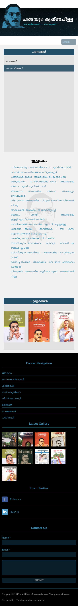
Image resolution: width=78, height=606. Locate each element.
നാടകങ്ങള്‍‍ (9, 411)
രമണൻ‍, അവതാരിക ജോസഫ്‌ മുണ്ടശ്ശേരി (34, 172)
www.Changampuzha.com (56, 594)
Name (6, 537)
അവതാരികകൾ (14, 68)
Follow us (15, 499)
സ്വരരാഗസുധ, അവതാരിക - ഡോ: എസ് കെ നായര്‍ (41, 167)
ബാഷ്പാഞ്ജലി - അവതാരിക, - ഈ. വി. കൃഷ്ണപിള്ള (38, 224)
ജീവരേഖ (7, 373)
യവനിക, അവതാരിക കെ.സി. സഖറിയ (33, 238)
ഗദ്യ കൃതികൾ (11, 392)
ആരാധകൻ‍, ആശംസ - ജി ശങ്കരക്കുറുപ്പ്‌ (33, 210)
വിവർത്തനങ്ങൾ (11, 398)
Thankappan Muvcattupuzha (30, 600)
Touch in (13, 511)
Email (6, 549)
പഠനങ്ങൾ (11, 61)
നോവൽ (7, 404)
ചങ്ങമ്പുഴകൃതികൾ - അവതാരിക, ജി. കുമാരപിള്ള (38, 177)
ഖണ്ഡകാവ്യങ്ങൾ (13, 379)
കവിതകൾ (8, 385)
